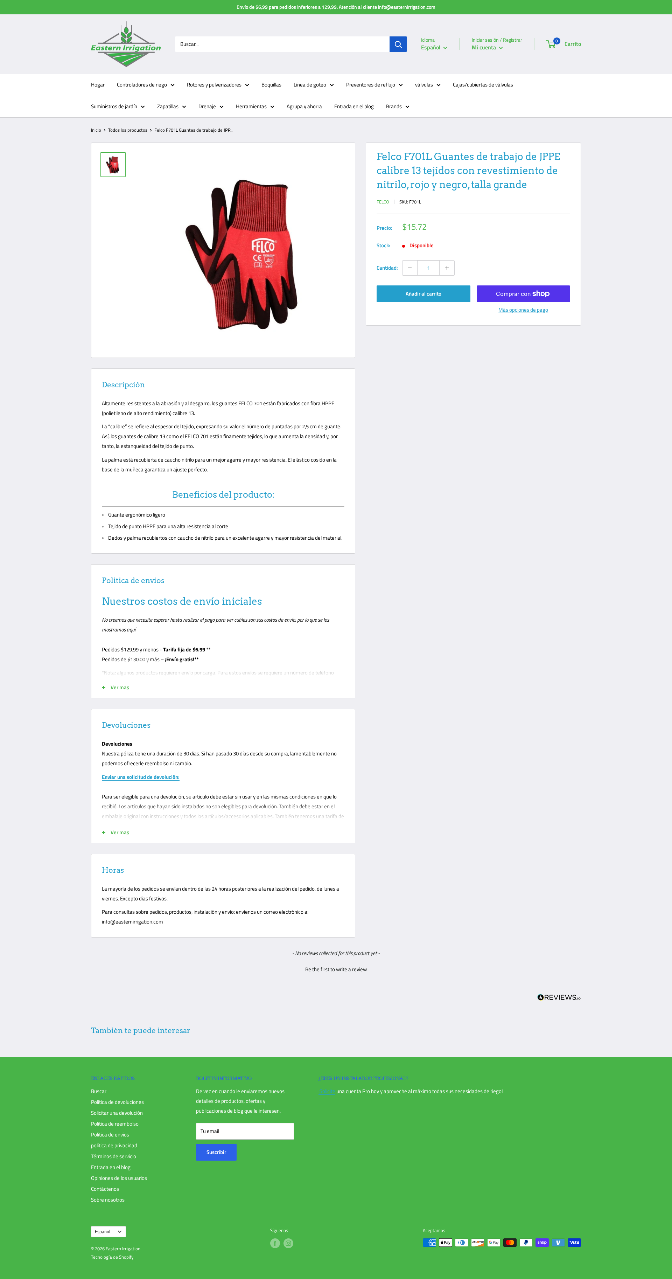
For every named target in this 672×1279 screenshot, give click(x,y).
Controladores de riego (142, 85)
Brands (394, 106)
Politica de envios (110, 1135)
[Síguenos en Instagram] (288, 1243)
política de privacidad (114, 1145)
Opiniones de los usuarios (119, 1178)
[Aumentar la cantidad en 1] (447, 268)
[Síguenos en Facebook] (275, 1243)
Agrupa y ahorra (304, 106)
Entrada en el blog (354, 106)
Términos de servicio (113, 1156)
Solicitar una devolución (117, 1113)
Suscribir (216, 1152)
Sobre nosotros (108, 1200)
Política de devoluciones (117, 1102)
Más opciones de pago (523, 310)
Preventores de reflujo (370, 85)
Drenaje (207, 106)
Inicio (96, 129)
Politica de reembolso (115, 1124)
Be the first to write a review (336, 969)
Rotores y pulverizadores (214, 85)
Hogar (98, 85)
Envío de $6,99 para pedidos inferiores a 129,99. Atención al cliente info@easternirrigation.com (336, 7)
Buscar (98, 1091)
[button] (336, 968)
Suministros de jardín (114, 106)
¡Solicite (326, 1091)
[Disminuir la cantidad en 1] (409, 268)
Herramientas (251, 106)
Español (102, 1231)
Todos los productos (127, 129)
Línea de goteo (310, 85)
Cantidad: (387, 268)
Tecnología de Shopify (112, 1256)
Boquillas (271, 85)
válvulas (424, 85)
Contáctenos (105, 1189)
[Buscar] (398, 44)
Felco (383, 201)
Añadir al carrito (423, 294)
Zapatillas (167, 106)
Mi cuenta (484, 47)
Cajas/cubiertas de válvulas (483, 85)
